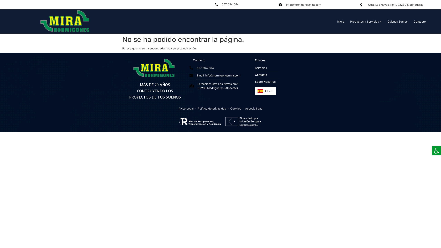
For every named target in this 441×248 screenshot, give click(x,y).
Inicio (340, 21)
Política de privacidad (212, 108)
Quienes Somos (397, 21)
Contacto (420, 21)
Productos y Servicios (364, 21)
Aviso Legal (186, 108)
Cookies (235, 108)
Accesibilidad (254, 108)
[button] (436, 150)
